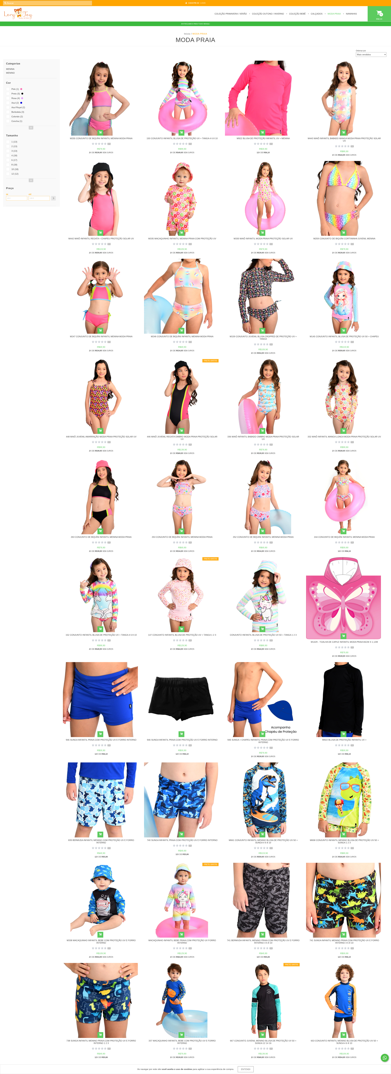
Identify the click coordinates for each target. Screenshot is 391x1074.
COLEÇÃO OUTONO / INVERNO (267, 14)
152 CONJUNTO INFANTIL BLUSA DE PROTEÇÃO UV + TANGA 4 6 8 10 (101, 635)
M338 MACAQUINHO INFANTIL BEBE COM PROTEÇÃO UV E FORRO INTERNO (101, 941)
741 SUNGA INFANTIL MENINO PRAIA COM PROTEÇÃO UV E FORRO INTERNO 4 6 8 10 (344, 941)
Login (203, 3)
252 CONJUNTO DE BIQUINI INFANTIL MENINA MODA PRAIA (263, 537)
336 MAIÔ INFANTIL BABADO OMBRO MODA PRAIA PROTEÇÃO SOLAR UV (263, 437)
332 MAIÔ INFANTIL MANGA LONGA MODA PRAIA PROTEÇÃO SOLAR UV (344, 436)
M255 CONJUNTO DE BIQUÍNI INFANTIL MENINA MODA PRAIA (101, 138)
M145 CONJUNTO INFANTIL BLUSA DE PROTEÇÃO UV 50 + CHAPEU (344, 336)
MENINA (10, 69)
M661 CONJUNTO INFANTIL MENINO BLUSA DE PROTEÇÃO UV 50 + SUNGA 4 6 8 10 (263, 841)
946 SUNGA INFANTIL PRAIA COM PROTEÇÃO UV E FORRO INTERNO (101, 740)
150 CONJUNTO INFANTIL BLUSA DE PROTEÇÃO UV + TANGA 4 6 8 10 (182, 138)
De (7, 194)
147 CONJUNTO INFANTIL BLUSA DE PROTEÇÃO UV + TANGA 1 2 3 (182, 635)
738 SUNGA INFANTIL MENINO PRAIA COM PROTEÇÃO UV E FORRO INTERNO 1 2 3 (101, 1041)
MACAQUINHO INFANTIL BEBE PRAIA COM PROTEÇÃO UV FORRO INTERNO (182, 941)
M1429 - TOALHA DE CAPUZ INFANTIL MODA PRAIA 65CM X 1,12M (344, 642)
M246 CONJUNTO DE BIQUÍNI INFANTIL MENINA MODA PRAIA (182, 336)
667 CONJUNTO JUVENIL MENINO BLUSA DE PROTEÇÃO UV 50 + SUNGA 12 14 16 (263, 1041)
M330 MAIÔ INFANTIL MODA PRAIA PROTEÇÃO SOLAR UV (263, 238)
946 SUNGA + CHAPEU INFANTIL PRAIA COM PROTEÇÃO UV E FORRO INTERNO (263, 741)
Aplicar (53, 198)
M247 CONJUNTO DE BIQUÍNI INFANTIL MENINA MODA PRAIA (101, 336)
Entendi (245, 1069)
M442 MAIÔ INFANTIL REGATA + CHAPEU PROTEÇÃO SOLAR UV (101, 238)
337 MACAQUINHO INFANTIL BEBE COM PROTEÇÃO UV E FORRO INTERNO (182, 1041)
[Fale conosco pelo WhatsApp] (385, 1058)
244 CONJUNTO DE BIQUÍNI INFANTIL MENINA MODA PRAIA (344, 537)
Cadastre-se (193, 3)
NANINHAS (351, 14)
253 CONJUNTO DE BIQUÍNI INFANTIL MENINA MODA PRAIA (182, 537)
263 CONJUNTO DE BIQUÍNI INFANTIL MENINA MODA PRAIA (101, 537)
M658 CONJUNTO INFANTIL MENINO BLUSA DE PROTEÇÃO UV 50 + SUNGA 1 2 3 (344, 841)
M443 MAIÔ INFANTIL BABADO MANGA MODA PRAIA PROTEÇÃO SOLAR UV (344, 139)
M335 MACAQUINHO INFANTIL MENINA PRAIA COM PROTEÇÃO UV (182, 238)
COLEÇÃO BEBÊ (297, 14)
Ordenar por (361, 51)
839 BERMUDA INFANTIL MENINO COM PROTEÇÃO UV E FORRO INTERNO (101, 841)
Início (187, 34)
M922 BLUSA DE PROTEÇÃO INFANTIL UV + (344, 740)
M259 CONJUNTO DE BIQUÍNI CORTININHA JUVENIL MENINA (344, 238)
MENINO (10, 73)
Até (30, 194)
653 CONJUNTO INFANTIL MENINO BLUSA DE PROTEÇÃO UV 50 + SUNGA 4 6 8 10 (344, 1041)
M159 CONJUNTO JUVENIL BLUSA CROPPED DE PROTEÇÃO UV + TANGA (263, 337)
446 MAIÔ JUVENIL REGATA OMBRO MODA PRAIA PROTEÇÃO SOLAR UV (182, 437)
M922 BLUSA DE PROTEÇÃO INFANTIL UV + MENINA (263, 138)
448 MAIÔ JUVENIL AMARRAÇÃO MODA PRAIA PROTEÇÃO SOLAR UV (101, 436)
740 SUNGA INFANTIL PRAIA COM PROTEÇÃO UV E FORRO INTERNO (182, 840)
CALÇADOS (316, 14)
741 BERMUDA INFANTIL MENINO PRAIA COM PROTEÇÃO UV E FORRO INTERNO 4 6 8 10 (263, 941)
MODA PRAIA (334, 14)
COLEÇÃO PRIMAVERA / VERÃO (231, 14)
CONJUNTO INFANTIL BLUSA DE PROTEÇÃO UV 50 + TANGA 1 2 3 (263, 635)
